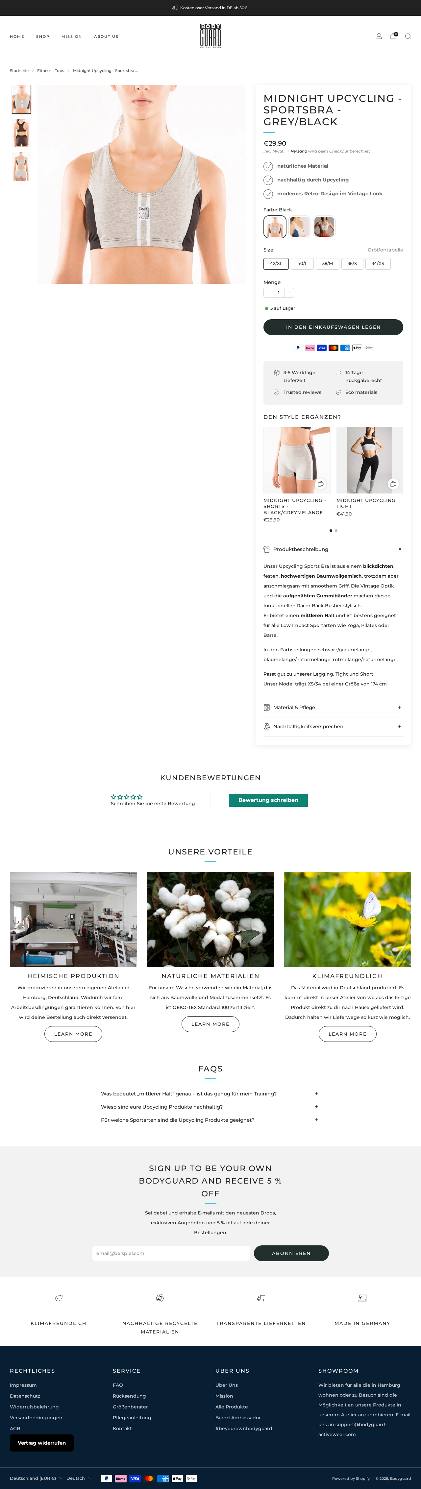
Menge (272, 282)
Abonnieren (291, 1253)
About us (106, 36)
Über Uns (226, 1385)
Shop (43, 36)
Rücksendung (129, 1396)
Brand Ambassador (238, 1418)
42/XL (276, 263)
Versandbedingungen (36, 1418)
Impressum (23, 1385)
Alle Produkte (231, 1407)
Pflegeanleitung (132, 1418)
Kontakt (122, 1428)
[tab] (331, 530)
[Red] (324, 226)
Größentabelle (385, 250)
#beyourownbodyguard (243, 1428)
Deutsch (75, 1478)
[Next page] (403, 461)
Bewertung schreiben (268, 800)
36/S (352, 263)
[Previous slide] (50, 184)
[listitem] (210, 8)
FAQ (118, 1385)
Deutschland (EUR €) (33, 1478)
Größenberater (130, 1407)
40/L (302, 263)
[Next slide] (233, 184)
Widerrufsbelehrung (34, 1407)
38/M (327, 263)
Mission (72, 36)
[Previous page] (263, 461)
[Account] (379, 36)
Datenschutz (25, 1396)
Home (17, 36)
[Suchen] (408, 36)
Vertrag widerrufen (42, 1443)
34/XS (378, 263)
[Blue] (299, 226)
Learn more (73, 1034)
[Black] (274, 226)
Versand (299, 151)
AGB (15, 1428)
